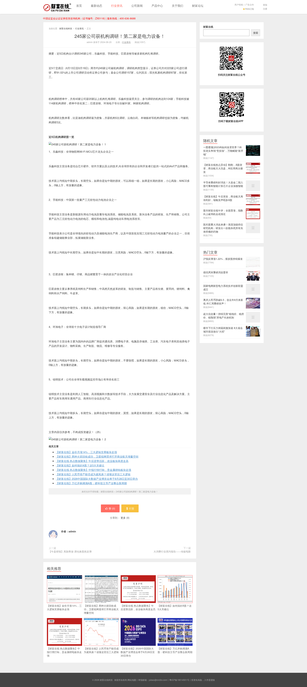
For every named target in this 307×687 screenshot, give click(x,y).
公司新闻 (137, 6)
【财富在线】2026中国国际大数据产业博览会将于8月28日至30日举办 (97, 479)
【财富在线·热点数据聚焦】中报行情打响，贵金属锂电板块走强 (93, 470)
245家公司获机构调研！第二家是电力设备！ (119, 36)
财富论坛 (197, 6)
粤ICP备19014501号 (179, 679)
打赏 (131, 508)
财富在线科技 (57, 7)
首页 (79, 6)
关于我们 (177, 6)
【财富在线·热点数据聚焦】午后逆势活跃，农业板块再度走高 (92, 461)
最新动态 (96, 6)
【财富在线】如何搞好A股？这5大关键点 (80, 465)
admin (72, 531)
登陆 (265, 4)
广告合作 (249, 4)
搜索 (255, 32)
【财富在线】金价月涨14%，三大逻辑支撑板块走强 (86, 452)
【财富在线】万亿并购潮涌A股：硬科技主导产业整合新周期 (91, 483)
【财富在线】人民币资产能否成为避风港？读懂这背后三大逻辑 (93, 474)
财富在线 (208, 26)
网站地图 (132, 679)
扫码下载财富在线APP (230, 121)
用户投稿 (239, 4)
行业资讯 (116, 6)
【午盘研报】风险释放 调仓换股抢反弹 (70, 551)
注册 (265, 8)
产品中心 (157, 6)
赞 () (112, 508)
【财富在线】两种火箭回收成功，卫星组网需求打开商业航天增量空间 (97, 456)
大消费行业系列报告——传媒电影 (172, 551)
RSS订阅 (249, 8)
